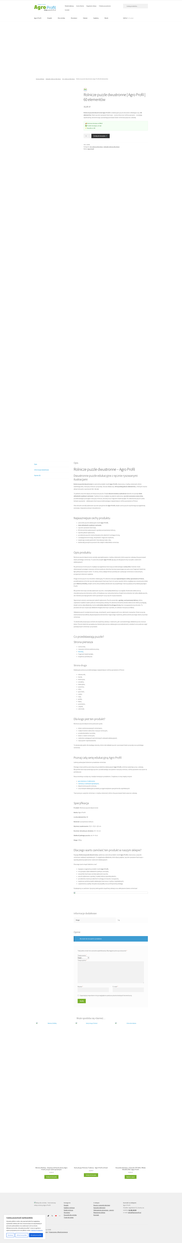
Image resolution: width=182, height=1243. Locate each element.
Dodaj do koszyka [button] (51, 1177)
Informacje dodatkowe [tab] (41, 470)
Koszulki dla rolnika (70, 1215)
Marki (106, 18)
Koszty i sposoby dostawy (101, 1205)
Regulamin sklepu (91, 6)
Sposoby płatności (99, 1208)
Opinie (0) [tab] (37, 475)
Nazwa (80, 986)
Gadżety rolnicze (69, 1208)
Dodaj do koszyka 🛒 (100, 136)
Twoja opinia (82, 960)
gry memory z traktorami (86, 781)
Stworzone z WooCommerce (58, 1232)
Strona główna (40, 79)
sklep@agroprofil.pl (134, 1212)
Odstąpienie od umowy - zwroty (103, 1210)
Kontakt (67, 10)
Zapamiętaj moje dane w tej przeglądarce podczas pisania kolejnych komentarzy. (106, 995)
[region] (25, 1227)
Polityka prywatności (105, 6)
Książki (49, 18)
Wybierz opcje (130, 1177)
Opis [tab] (35, 464)
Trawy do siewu (68, 1217)
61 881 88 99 (132, 1210)
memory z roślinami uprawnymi (88, 784)
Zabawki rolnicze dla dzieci (53, 79)
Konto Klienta (80, 6)
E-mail (115, 986)
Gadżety (96, 18)
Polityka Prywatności (37, 1230)
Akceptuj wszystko (36, 1235)
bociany (80, 652)
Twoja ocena (82, 955)
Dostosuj (10, 1235)
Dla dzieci (74, 18)
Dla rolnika (61, 18)
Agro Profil (37, 18)
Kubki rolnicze (68, 1210)
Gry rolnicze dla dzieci (68, 79)
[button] (36, 45)
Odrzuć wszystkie (22, 1235)
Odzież (85, 18)
